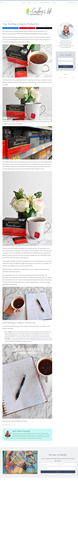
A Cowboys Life (39, 11)
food (3, 21)
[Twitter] (71, 1)
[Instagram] (74, 1)
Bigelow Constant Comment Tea (30, 162)
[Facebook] (69, 1)
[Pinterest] (72, 1)
